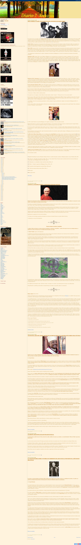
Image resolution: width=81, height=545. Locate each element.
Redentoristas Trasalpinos (3, 271)
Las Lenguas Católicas (3, 266)
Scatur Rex (2, 272)
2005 (1, 186)
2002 (1, 188)
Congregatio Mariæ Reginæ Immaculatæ (5, 255)
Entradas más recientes (30, 537)
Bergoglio (2, 206)
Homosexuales (31, 332)
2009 (1, 171)
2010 (1, 170)
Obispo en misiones (2, 268)
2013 (1, 168)
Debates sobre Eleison (3, 258)
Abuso (30, 431)
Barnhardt (2, 249)
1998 (1, 191)
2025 (1, 159)
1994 (1, 193)
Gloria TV (2, 262)
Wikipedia (66, 295)
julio (2, 180)
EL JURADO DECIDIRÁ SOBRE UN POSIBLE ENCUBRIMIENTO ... (8, 179)
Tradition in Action (31, 329)
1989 (1, 196)
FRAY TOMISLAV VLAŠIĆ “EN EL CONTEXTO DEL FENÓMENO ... (8, 176)
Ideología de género (2, 213)
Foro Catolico (2, 260)
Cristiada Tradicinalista (3, 257)
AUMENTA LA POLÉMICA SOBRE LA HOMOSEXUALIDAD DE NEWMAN (44, 184)
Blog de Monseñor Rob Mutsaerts (4, 250)
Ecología (1, 209)
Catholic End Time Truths (3, 253)
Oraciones (2, 216)
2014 (1, 167)
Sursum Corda (2, 274)
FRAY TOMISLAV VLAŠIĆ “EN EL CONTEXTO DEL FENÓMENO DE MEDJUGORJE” (46, 21)
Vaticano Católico (2, 277)
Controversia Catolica (3, 256)
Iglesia (30, 181)
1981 (1, 200)
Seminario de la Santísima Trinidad (4, 273)
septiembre (3, 175)
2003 (1, 187)
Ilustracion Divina (2, 263)
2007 (1, 184)
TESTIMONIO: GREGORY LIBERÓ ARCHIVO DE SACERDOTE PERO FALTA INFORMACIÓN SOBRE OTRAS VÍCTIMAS (54, 335)
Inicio (54, 537)
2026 (1, 158)
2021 (1, 162)
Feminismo (2, 211)
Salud (1, 220)
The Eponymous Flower (3, 275)
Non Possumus (2, 267)
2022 (1, 161)
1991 (1, 195)
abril (2, 182)
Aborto (1, 203)
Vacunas (1, 224)
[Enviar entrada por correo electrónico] (41, 534)
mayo (2, 181)
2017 (1, 165)
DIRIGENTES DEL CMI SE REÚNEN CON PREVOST (9, 145)
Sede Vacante (2, 223)
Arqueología (2, 205)
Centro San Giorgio (2, 254)
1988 (1, 197)
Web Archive (30, 175)
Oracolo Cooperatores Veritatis (4, 269)
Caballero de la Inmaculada (3, 252)
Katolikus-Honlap (2, 265)
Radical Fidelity (2, 270)
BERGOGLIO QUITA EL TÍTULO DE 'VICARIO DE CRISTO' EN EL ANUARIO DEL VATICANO (14, 121)
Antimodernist (2, 248)
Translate (6, 25)
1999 (1, 190)
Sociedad (32, 181)
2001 (1, 189)
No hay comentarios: (39, 534)
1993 (1, 194)
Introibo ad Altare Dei (3, 264)
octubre (2, 174)
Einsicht (1, 259)
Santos (1, 221)
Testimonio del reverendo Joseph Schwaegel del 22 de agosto (42, 369)
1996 (1, 192)
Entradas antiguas (78, 537)
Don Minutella (2, 208)
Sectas (1, 222)
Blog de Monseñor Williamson (4, 251)
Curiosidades (2, 207)
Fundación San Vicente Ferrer (3, 261)
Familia (1, 210)
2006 (1, 185)
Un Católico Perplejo (3, 276)
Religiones (2, 219)
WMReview (2, 278)
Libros (1, 214)
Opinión (1, 215)
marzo (2, 183)
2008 (1, 172)
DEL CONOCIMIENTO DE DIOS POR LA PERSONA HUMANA (10, 135)
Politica (1, 217)
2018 (1, 164)
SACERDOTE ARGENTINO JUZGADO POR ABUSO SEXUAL (41, 434)
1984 (1, 198)
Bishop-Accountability (31, 429)
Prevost (1, 218)
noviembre (3, 173)
